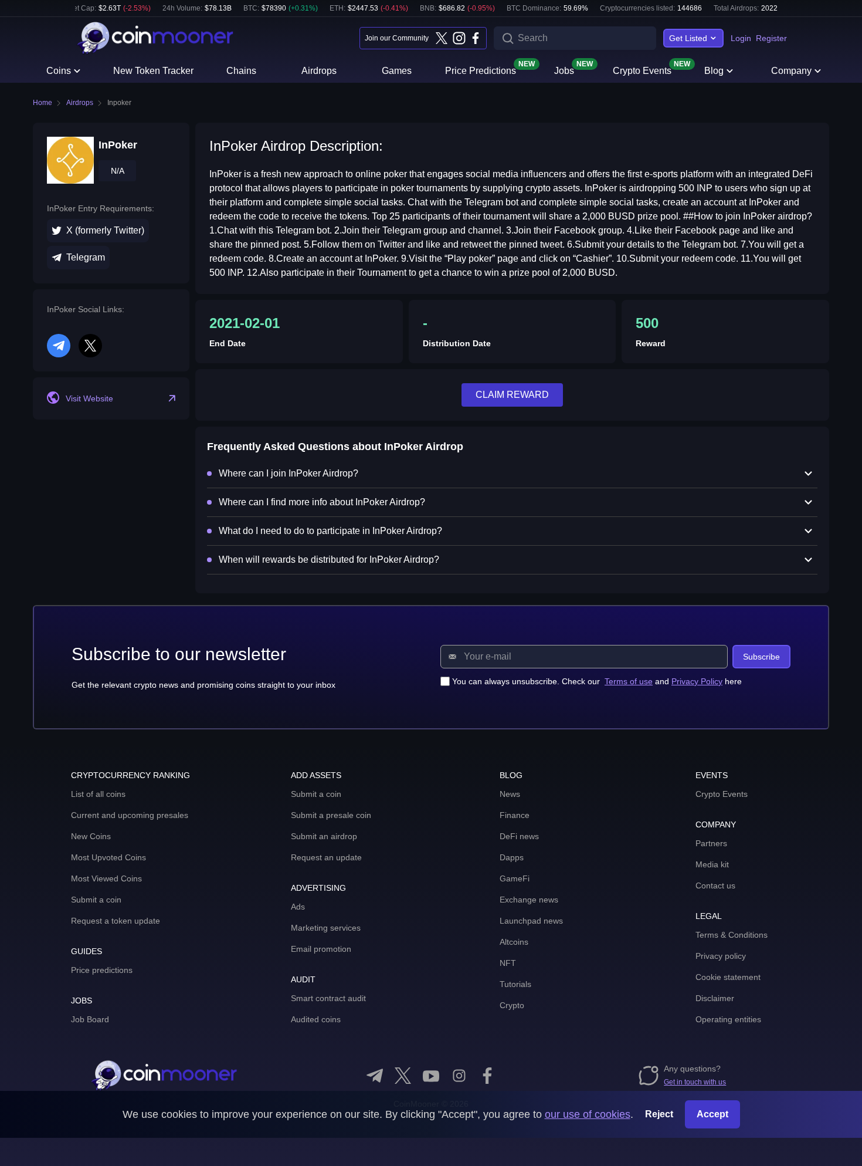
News (510, 794)
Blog (714, 71)
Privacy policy (720, 956)
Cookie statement (728, 977)
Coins (58, 71)
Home (42, 103)
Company (791, 71)
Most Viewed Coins (106, 878)
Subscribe (761, 656)
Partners (711, 843)
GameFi (515, 878)
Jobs (564, 70)
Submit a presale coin (331, 815)
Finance (515, 815)
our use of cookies (587, 1114)
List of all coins (98, 794)
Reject (659, 1114)
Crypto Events (642, 70)
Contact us (715, 885)
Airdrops (319, 71)
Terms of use (629, 681)
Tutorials (515, 984)
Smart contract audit (328, 998)
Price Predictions (480, 70)
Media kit (712, 864)
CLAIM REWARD (512, 395)
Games (397, 71)
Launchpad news (531, 920)
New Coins (91, 836)
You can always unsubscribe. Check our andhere (597, 681)
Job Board (90, 1019)
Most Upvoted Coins (108, 857)
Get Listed (688, 38)
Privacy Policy (696, 681)
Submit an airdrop (324, 836)
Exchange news (529, 899)
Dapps (512, 857)
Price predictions (102, 970)
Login (741, 38)
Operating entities (728, 1019)
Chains (241, 71)
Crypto (512, 1005)
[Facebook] (475, 38)
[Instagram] (458, 38)
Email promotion (321, 949)
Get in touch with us (695, 1082)
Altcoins (514, 942)
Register (771, 38)
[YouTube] (431, 1075)
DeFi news (519, 836)
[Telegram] (374, 1075)
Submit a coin (96, 899)
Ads (298, 906)
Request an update (326, 857)
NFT (508, 963)
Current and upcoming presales (129, 815)
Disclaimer (714, 998)
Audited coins (316, 1019)
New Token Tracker (153, 71)
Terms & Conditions (731, 934)
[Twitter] (441, 38)
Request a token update (115, 920)
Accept (712, 1114)
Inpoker (119, 103)
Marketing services (326, 927)
